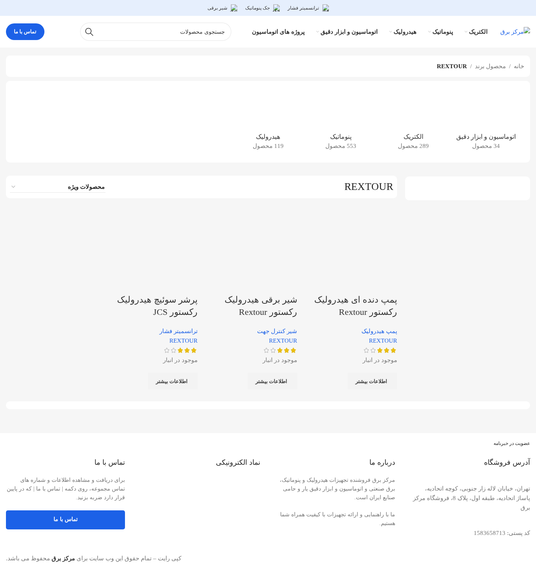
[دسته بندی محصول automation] (486, 122)
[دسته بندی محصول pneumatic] (340, 122)
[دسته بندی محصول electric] (413, 122)
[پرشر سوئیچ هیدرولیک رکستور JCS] (151, 247)
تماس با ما (25, 31)
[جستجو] (89, 32)
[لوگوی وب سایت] (515, 31)
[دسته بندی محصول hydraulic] (268, 122)
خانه (519, 66)
